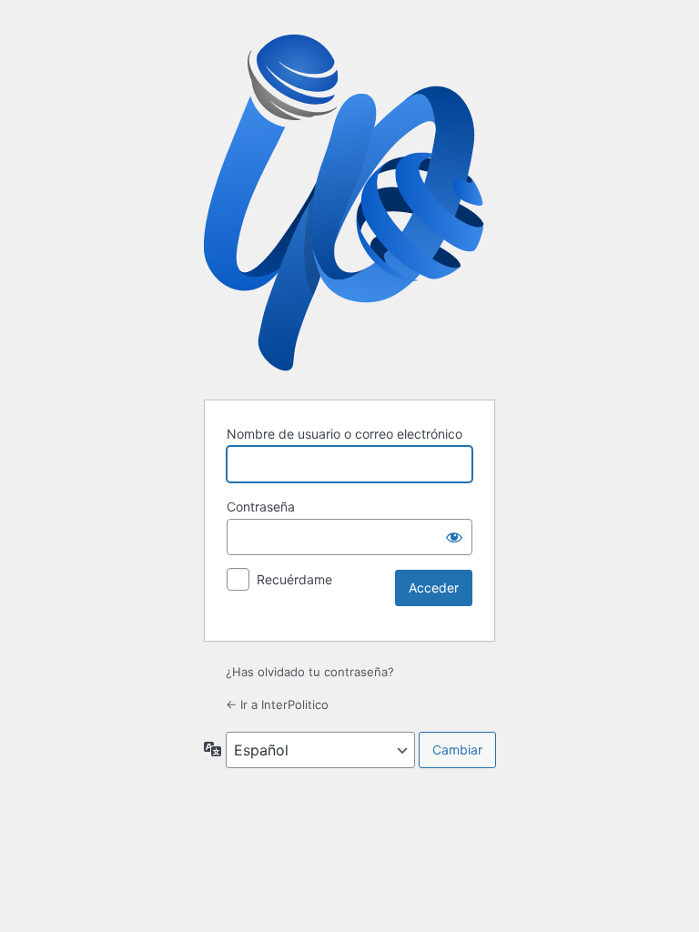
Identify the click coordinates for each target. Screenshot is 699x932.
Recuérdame (294, 579)
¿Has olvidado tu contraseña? (310, 671)
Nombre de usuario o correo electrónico (344, 433)
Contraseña (261, 506)
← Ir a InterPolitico (277, 704)
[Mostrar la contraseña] (454, 537)
